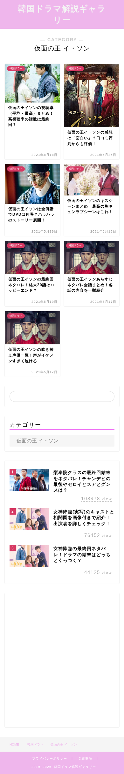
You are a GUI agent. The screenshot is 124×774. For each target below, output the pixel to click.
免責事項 (85, 758)
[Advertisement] (62, 660)
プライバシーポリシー (49, 758)
